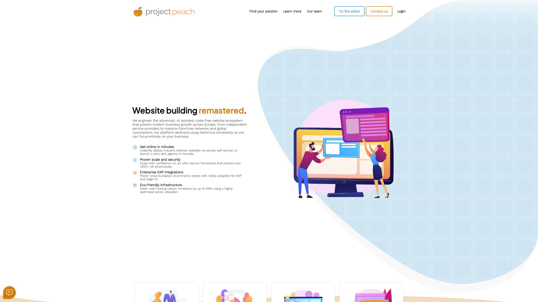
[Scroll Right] (325, 11)
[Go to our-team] (314, 11)
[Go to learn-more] (292, 11)
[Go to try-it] (349, 11)
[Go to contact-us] (379, 11)
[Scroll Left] (203, 11)
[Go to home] (163, 11)
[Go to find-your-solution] (263, 11)
